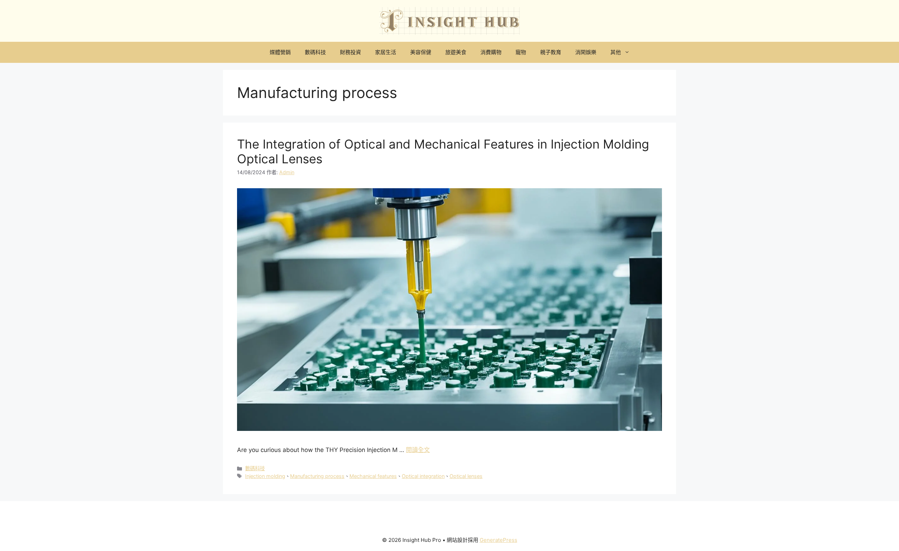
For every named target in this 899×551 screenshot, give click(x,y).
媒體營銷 (280, 52)
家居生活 (385, 52)
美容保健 (420, 52)
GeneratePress (498, 540)
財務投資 (350, 52)
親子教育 (550, 52)
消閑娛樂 (585, 52)
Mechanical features (373, 476)
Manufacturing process (317, 476)
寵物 (521, 52)
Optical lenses (466, 476)
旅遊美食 (455, 52)
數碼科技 (315, 52)
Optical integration (423, 476)
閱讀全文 (418, 449)
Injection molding (265, 476)
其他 (615, 52)
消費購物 (490, 52)
